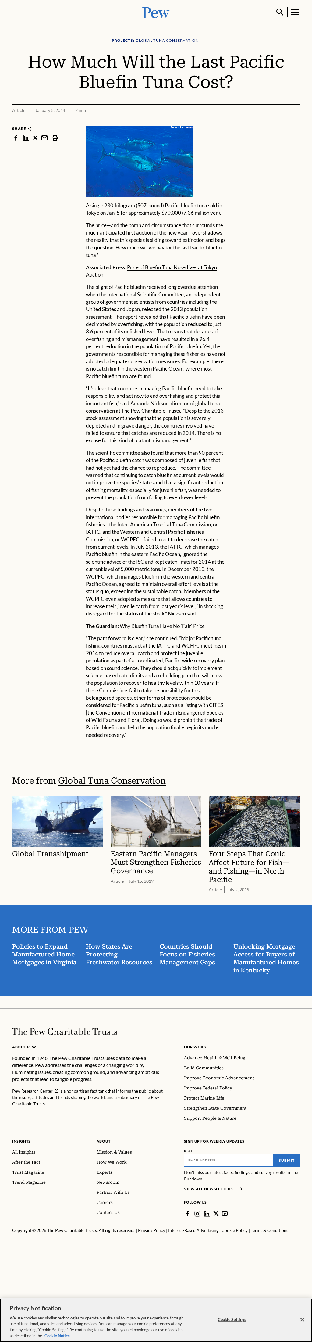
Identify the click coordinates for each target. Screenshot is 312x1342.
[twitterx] (35, 138)
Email (188, 1150)
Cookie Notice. (57, 1335)
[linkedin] (26, 138)
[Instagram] (197, 1213)
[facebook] (16, 138)
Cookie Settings (232, 1319)
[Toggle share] (296, 121)
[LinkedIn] (207, 1213)
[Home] (64, 1031)
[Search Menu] (280, 12)
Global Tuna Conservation (112, 781)
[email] (44, 138)
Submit (287, 1160)
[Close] (302, 1319)
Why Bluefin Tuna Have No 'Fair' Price (162, 626)
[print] (54, 138)
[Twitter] (216, 1213)
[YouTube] (225, 1213)
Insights (21, 1141)
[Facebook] (187, 1213)
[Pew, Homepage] (156, 12)
